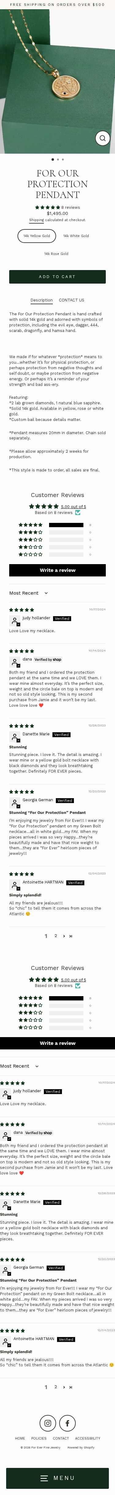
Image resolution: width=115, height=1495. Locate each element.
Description (42, 300)
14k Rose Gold (56, 254)
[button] (48, 207)
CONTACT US (71, 300)
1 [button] (53, 159)
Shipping (36, 220)
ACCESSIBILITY (87, 1438)
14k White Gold (76, 236)
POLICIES (39, 1438)
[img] (21, 610)
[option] (57, 81)
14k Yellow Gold (37, 236)
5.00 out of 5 (73, 506)
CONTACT (61, 1438)
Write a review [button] (57, 570)
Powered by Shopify (80, 1447)
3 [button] (63, 160)
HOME (20, 1438)
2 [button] (58, 160)
